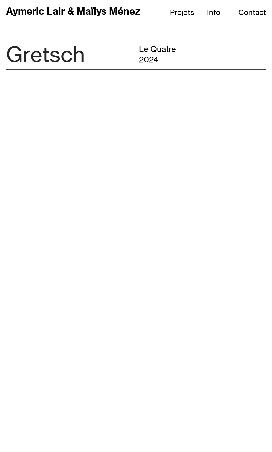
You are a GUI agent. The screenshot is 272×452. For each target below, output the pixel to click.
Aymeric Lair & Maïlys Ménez (73, 11)
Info (213, 12)
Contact (252, 12)
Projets (182, 12)
